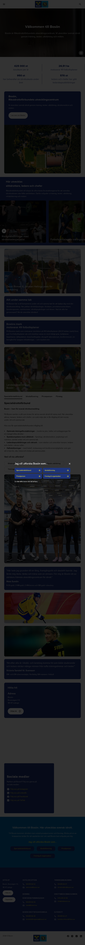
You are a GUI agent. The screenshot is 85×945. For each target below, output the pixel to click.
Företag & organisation (53, 476)
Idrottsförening (50, 470)
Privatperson (20, 476)
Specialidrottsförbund (23, 470)
